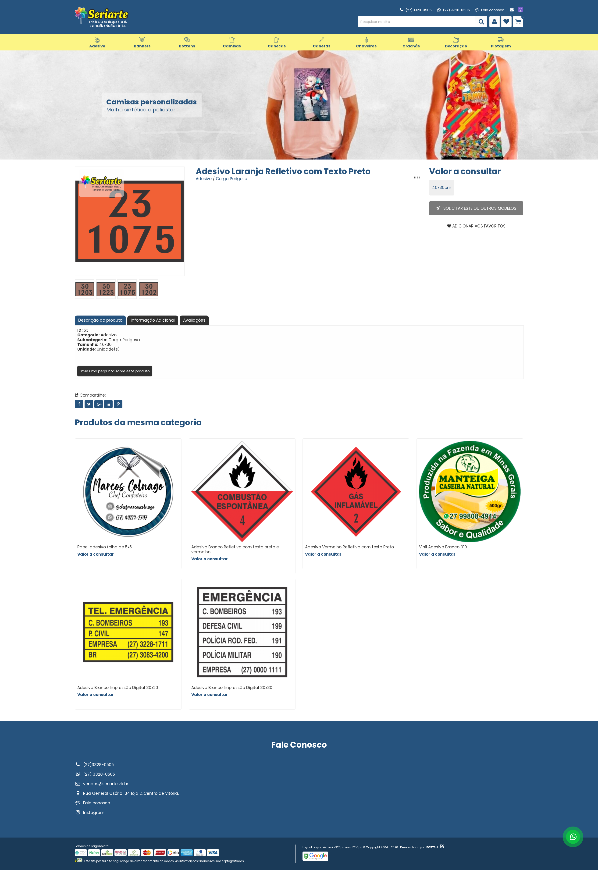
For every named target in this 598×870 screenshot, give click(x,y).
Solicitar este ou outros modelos (479, 208)
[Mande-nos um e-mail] (511, 9)
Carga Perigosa (231, 178)
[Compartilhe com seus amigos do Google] (99, 404)
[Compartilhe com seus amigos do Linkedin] (109, 404)
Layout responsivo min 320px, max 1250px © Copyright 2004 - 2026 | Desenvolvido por (364, 847)
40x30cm (441, 187)
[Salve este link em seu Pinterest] (118, 404)
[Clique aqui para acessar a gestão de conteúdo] (441, 847)
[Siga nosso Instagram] (520, 9)
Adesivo (204, 178)
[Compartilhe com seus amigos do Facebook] (80, 404)
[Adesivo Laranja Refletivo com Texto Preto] (84, 289)
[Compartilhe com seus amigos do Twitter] (89, 404)
